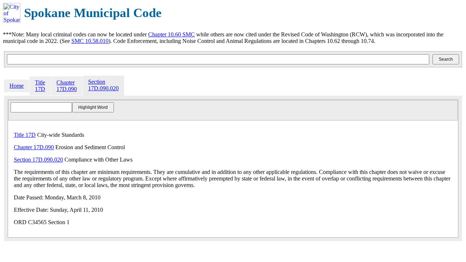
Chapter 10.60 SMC (171, 34)
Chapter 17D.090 (66, 85)
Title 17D (40, 85)
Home (16, 86)
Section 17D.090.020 (103, 85)
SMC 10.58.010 (89, 41)
